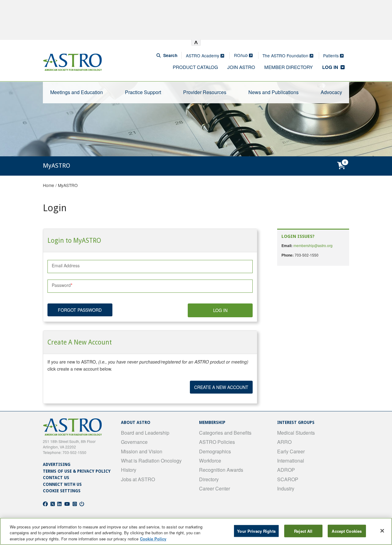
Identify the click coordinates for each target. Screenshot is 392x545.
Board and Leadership (145, 432)
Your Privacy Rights (256, 531)
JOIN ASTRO (241, 67)
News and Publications (273, 92)
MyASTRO (68, 185)
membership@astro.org (313, 245)
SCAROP (287, 479)
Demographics (215, 451)
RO (241, 55)
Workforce (210, 460)
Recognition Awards (221, 469)
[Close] (382, 530)
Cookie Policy (153, 539)
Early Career (291, 451)
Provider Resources (204, 92)
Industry (285, 488)
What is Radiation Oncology (151, 460)
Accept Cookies (347, 531)
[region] (196, 531)
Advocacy (331, 92)
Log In (220, 310)
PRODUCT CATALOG (195, 67)
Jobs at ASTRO (138, 479)
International (290, 460)
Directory (209, 479)
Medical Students (296, 432)
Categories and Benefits (225, 432)
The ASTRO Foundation (286, 55)
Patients (331, 55)
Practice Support (143, 92)
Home (48, 185)
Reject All (303, 531)
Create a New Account (221, 387)
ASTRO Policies (217, 441)
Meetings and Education (76, 92)
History (128, 469)
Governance (134, 441)
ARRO (284, 441)
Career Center (214, 488)
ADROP (286, 469)
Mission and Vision (141, 451)
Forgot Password (80, 310)
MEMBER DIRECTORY (288, 67)
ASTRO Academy (203, 55)
